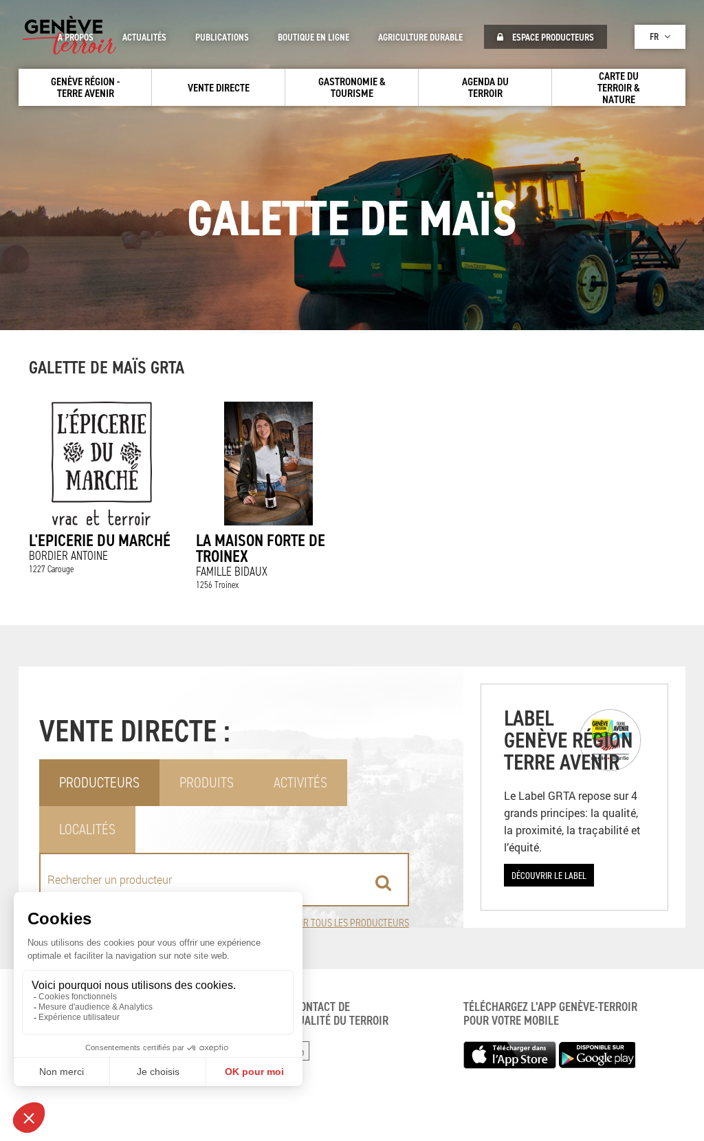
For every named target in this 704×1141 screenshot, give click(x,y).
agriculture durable (420, 37)
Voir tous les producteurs (350, 922)
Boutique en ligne (313, 37)
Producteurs (99, 782)
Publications (222, 37)
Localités (87, 829)
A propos (76, 37)
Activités (300, 782)
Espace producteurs (552, 37)
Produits (206, 782)
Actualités (144, 37)
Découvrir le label (549, 875)
